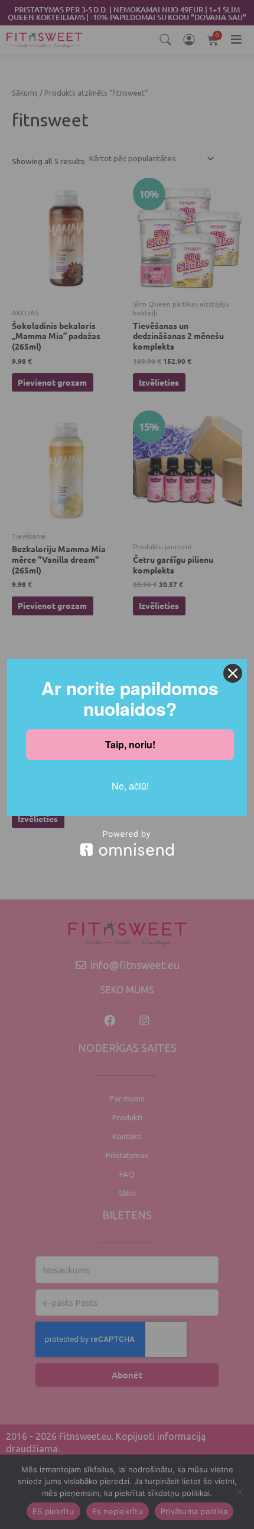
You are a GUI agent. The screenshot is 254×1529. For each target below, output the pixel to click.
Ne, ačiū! (130, 786)
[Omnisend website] (127, 843)
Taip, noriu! (130, 744)
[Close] (233, 673)
